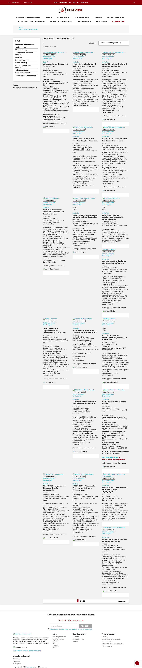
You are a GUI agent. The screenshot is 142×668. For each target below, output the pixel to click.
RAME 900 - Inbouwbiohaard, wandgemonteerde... (115, 540)
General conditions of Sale (111, 639)
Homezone (30, 667)
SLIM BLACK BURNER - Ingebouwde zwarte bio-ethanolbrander (113, 217)
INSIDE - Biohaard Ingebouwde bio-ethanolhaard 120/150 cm (54, 330)
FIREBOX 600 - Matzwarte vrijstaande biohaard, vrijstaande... (84, 488)
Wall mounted (20, 47)
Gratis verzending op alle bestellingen (71, 2)
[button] (132, 10)
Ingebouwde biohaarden (24, 44)
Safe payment (107, 641)
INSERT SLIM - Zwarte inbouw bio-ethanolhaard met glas (85, 216)
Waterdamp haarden (23, 73)
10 (84, 601)
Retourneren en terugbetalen (112, 644)
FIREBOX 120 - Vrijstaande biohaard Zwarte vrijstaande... (54, 488)
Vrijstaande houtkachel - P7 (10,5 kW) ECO (55, 65)
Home (17, 41)
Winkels (75, 641)
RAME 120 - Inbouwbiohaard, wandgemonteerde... (114, 65)
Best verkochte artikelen (58, 640)
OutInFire (46, 62)
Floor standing (21, 50)
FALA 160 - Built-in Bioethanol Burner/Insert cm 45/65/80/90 (115, 490)
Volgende (123, 601)
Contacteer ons (78, 639)
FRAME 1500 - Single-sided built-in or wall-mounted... (84, 65)
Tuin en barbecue (22, 70)
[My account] (126, 10)
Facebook (16, 659)
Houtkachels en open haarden (23, 66)
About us (76, 637)
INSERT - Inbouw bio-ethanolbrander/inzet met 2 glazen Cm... (114, 338)
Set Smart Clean (110, 457)
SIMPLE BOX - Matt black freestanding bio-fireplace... (85, 140)
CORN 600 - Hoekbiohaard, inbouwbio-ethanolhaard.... (85, 402)
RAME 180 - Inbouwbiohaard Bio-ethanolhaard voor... (114, 140)
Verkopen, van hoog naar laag (113, 43)
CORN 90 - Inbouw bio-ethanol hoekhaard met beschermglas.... (53, 212)
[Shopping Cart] (136, 10)
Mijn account (107, 646)
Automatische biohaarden (25, 76)
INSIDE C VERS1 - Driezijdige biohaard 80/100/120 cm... (114, 262)
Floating (18, 57)
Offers (55, 648)
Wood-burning (21, 63)
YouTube (16, 661)
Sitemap (56, 643)
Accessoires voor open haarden (24, 54)
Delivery (105, 637)
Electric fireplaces (22, 60)
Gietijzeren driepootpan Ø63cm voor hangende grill (85, 331)
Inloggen (56, 645)
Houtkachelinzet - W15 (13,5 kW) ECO (114, 402)
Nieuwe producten (59, 637)
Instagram (17, 663)
